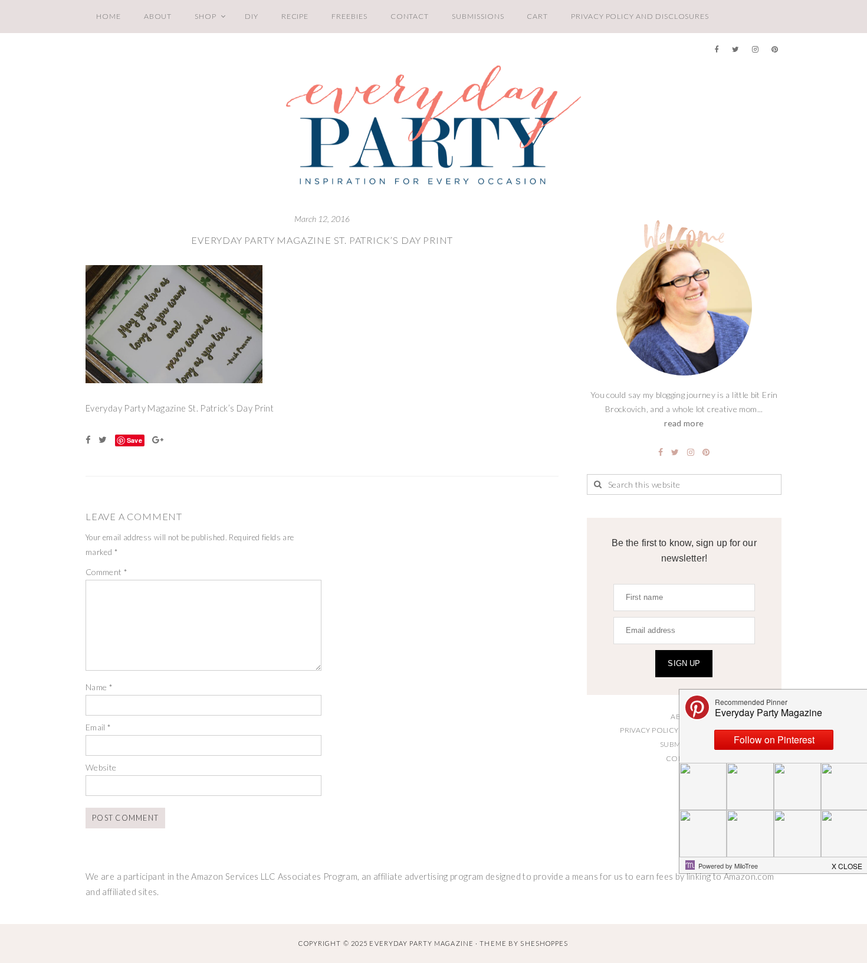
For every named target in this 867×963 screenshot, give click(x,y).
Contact (409, 16)
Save (134, 440)
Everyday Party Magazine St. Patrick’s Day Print (322, 240)
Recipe (295, 16)
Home (108, 16)
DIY (251, 16)
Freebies (349, 16)
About (158, 16)
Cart (537, 16)
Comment (106, 572)
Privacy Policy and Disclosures (640, 16)
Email (98, 727)
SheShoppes (544, 943)
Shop (205, 16)
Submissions (478, 16)
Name (99, 687)
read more (684, 423)
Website (101, 767)
